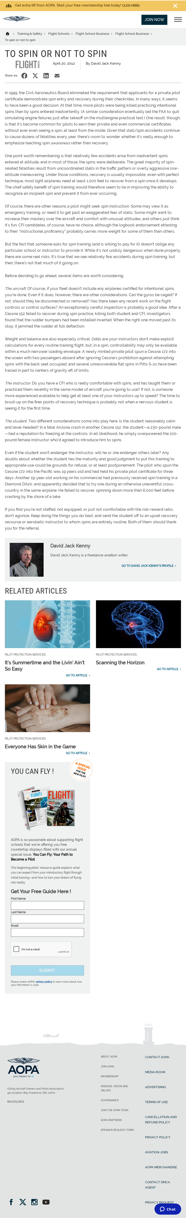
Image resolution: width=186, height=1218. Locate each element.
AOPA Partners (111, 1120)
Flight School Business (93, 33)
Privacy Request (159, 1202)
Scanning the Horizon (120, 662)
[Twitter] (24, 1202)
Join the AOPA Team (114, 1110)
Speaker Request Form (117, 1130)
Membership (109, 1076)
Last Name (18, 912)
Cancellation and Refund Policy (161, 1119)
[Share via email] (57, 76)
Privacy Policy (157, 1137)
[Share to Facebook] (24, 76)
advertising (155, 1087)
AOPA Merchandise (161, 1167)
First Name (18, 898)
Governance (110, 1100)
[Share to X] (35, 76)
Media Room (155, 1072)
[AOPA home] (16, 20)
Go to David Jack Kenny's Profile (147, 565)
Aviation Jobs (156, 1152)
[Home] (10, 33)
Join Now (154, 19)
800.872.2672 (15, 1101)
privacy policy (44, 981)
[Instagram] (36, 1202)
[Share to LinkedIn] (46, 76)
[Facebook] (12, 1202)
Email (14, 925)
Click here (130, 5)
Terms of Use (156, 1102)
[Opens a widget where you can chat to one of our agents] (167, 1210)
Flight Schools (59, 33)
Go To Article (76, 675)
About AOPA (109, 1056)
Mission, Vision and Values (114, 1088)
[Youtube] (46, 1202)
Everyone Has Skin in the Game (40, 746)
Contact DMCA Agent (157, 1184)
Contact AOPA (157, 1057)
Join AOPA (107, 1066)
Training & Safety (30, 33)
